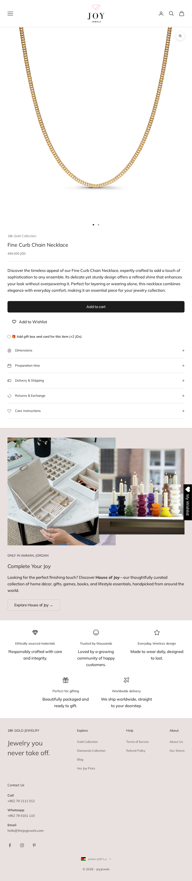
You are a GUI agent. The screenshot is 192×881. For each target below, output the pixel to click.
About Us (176, 742)
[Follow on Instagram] (22, 845)
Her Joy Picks (86, 768)
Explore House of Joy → (33, 605)
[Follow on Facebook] (9, 845)
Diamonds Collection (91, 750)
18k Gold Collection (21, 236)
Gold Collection (87, 742)
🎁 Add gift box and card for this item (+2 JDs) (47, 336)
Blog (80, 759)
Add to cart (95, 306)
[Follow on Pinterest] (34, 845)
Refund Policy (135, 750)
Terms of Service (137, 742)
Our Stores (177, 750)
